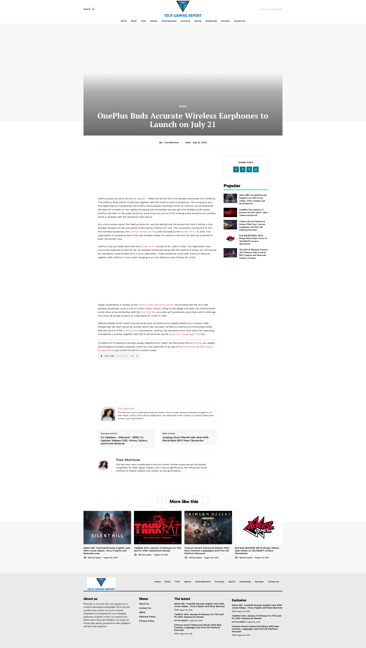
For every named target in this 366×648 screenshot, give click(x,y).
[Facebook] (236, 169)
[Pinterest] (249, 169)
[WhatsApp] (256, 169)
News (183, 106)
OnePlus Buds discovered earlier (156, 304)
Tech (176, 610)
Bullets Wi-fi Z (148, 246)
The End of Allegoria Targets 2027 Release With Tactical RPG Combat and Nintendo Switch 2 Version (253, 253)
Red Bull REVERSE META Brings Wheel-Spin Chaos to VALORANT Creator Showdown (253, 239)
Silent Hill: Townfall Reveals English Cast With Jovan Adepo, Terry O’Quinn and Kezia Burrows (253, 199)
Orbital (197, 343)
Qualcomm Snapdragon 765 (184, 334)
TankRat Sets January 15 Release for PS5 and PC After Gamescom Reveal (253, 212)
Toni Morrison (171, 142)
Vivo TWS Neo (148, 312)
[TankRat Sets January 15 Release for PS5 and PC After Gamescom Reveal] (230, 212)
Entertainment (181, 621)
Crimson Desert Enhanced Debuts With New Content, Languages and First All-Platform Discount (252, 225)
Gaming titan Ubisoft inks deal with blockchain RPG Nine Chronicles (185, 439)
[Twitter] (242, 169)
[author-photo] (85, 557)
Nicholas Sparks (94, 558)
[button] (89, 9)
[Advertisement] (157, 177)
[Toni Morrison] (105, 465)
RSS (202, 346)
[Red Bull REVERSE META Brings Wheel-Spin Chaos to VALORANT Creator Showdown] (230, 238)
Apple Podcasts (187, 346)
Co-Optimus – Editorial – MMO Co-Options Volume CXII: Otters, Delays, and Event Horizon (124, 440)
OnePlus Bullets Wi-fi (141, 231)
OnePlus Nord (130, 330)
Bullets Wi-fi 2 (188, 231)
